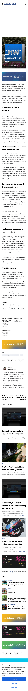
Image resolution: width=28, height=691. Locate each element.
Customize (14, 683)
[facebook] (8, 360)
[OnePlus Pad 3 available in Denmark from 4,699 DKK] (14, 452)
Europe (3, 245)
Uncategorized (12, 596)
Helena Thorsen (5, 441)
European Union (14, 355)
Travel (10, 580)
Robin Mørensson (6, 477)
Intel (21, 355)
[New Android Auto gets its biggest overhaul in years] (14, 417)
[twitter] (11, 360)
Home (5, 46)
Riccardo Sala (9, 65)
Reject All (14, 687)
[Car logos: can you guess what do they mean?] (12, 571)
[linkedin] (19, 360)
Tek (8, 46)
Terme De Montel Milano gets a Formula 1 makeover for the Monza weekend (16, 584)
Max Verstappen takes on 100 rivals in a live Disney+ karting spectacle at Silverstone (16, 608)
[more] (25, 360)
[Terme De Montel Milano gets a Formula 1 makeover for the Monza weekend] (4, 582)
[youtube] (17, 653)
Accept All (14, 679)
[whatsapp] (22, 360)
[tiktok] (21, 653)
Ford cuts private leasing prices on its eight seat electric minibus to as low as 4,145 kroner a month (17, 600)
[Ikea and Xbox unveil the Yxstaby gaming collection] (4, 591)
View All (24, 576)
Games (3, 538)
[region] (14, 676)
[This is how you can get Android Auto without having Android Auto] (14, 488)
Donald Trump (5, 355)
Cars (10, 571)
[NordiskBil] (14, 4)
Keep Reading (21, 441)
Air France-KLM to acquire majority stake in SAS (6, 330)
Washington (5, 115)
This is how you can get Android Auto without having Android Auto (14, 505)
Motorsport (11, 604)
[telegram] (15, 360)
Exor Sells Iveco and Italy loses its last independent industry (7, 321)
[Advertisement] (14, 23)
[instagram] (10, 653)
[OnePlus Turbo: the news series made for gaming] (14, 527)
